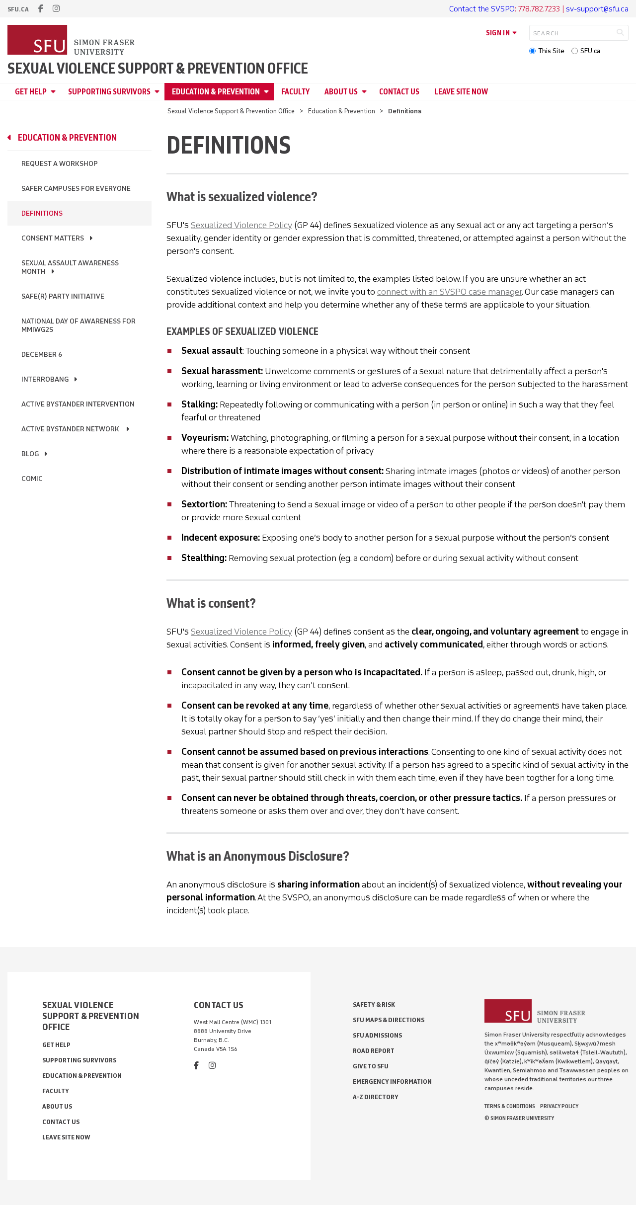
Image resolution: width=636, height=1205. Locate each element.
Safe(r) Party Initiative (62, 296)
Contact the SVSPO (482, 8)
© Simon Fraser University (519, 1118)
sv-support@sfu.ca (597, 8)
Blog (30, 454)
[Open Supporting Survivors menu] (158, 91)
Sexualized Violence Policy (241, 225)
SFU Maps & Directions (388, 1020)
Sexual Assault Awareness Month (70, 267)
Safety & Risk (374, 1004)
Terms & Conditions (509, 1106)
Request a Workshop (59, 164)
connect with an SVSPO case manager (449, 291)
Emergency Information (392, 1081)
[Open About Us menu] (366, 91)
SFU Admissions (377, 1035)
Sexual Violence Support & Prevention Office (157, 69)
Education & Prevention (216, 91)
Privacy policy (559, 1106)
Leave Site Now (461, 91)
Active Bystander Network (71, 429)
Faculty (295, 91)
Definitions (42, 213)
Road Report (374, 1050)
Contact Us (399, 91)
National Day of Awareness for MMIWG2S (78, 325)
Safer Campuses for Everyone (76, 188)
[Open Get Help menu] (55, 91)
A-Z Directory (375, 1097)
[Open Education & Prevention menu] (268, 91)
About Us (341, 91)
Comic (32, 479)
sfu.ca (18, 9)
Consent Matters (52, 238)
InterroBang (45, 379)
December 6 (41, 354)
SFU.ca (590, 51)
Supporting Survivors (109, 91)
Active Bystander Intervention (78, 404)
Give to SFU (371, 1066)
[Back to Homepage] (72, 41)
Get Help (31, 91)
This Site (551, 51)
